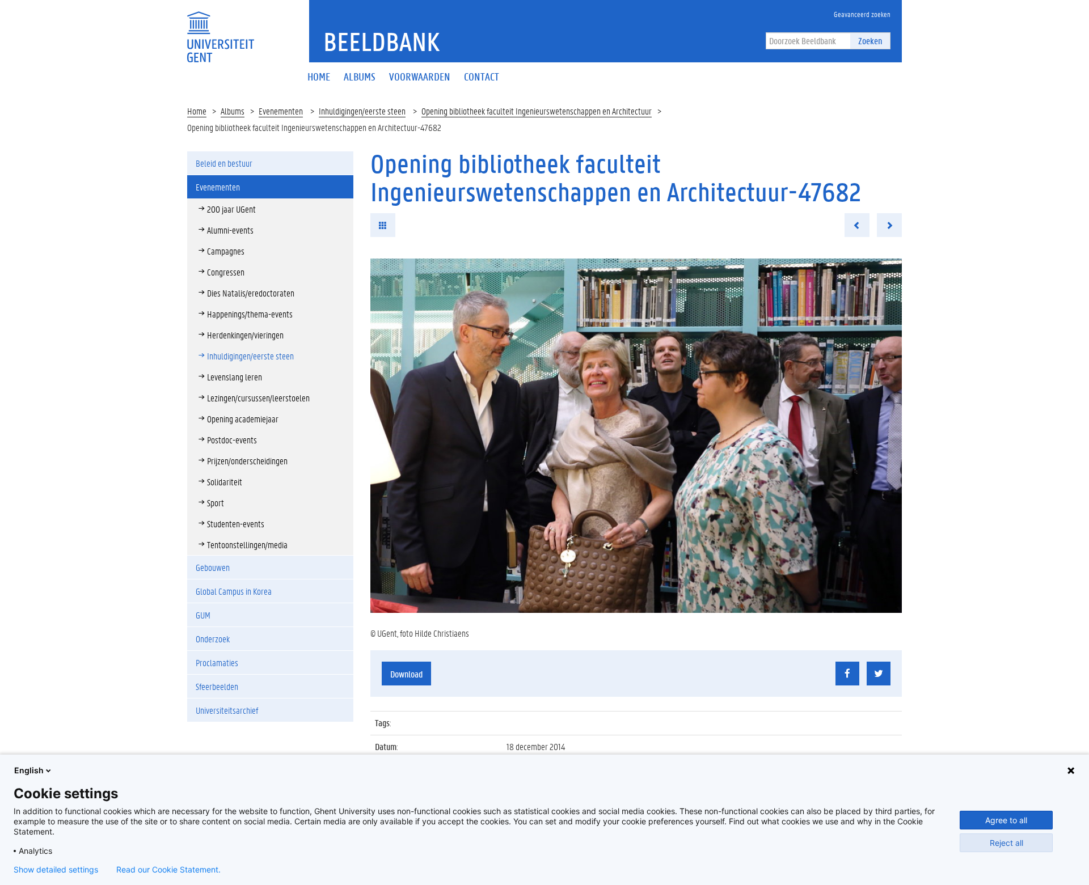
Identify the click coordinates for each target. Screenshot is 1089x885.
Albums (232, 111)
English (29, 770)
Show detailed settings (56, 869)
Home (196, 111)
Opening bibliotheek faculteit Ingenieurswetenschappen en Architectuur (536, 111)
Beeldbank (381, 41)
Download (406, 674)
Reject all (1006, 843)
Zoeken (870, 40)
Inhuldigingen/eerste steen (362, 111)
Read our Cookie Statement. (168, 869)
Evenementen (281, 111)
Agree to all (1006, 820)
